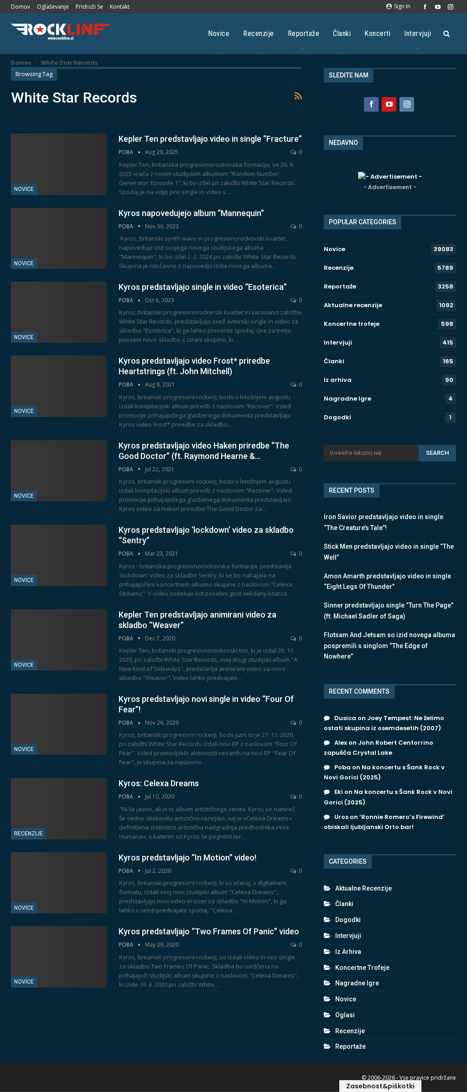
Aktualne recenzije (353, 305)
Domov (20, 6)
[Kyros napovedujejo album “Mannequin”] (59, 238)
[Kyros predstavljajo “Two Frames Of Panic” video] (59, 956)
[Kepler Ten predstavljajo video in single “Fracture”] (59, 164)
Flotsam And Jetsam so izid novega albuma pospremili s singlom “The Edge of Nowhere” (389, 645)
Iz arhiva (338, 380)
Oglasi (345, 1015)
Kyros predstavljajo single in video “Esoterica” (203, 287)
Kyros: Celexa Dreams (159, 783)
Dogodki (337, 417)
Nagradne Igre (347, 398)
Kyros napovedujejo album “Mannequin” (191, 213)
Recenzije (258, 33)
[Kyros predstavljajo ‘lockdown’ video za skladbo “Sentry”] (59, 555)
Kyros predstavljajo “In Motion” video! (187, 857)
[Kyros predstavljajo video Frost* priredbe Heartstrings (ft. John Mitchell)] (59, 386)
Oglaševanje (53, 6)
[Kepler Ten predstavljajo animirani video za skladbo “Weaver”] (59, 639)
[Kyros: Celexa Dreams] (59, 808)
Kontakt (120, 6)
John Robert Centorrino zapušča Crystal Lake (378, 747)
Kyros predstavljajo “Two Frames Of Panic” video (209, 931)
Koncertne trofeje (351, 323)
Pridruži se (89, 6)
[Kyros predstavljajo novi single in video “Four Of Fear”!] (59, 724)
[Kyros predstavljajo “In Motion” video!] (59, 882)
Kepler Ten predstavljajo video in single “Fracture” (210, 139)
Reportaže (304, 33)
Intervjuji (417, 33)
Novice (218, 33)
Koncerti (377, 33)
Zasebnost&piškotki (380, 1086)
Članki (342, 33)
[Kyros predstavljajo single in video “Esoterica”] (59, 312)
